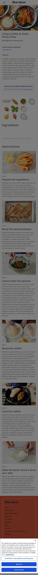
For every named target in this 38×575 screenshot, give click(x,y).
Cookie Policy (9, 554)
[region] (19, 555)
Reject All (19, 564)
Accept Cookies (19, 570)
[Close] (35, 540)
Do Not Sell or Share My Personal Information (19, 558)
